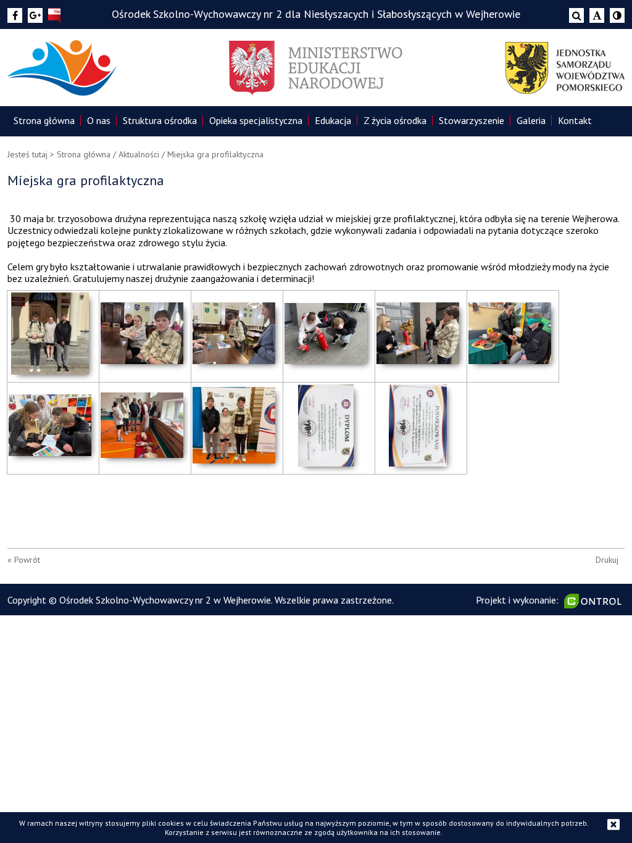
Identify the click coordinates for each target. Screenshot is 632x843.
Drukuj (607, 560)
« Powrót (23, 560)
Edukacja (333, 120)
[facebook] (14, 15)
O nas (98, 120)
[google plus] (35, 15)
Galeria (531, 120)
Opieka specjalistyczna (255, 120)
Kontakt (575, 120)
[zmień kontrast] (617, 15)
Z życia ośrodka (395, 120)
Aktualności (138, 154)
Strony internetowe (594, 601)
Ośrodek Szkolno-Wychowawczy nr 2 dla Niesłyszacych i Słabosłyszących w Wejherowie (316, 14)
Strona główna (44, 120)
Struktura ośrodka (160, 120)
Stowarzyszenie (471, 120)
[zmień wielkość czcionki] (596, 15)
